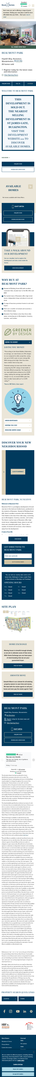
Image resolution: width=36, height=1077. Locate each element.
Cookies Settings (18, 1064)
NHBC (22, 1046)
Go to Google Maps (18, 562)
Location (30, 83)
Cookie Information (7, 1047)
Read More (18, 539)
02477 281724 (19, 206)
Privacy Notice (5, 1044)
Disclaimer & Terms (7, 1041)
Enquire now (18, 164)
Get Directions (10, 715)
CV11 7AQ (19, 61)
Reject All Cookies (18, 1069)
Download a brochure (18, 169)
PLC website (24, 1043)
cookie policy (20, 1060)
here (22, 139)
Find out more (18, 665)
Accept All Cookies (18, 1074)
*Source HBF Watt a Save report (13, 384)
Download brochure (18, 219)
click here (25, 835)
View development (18, 268)
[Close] (34, 1052)
